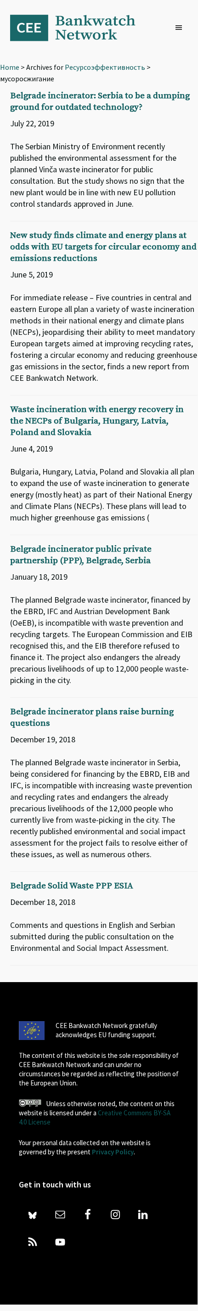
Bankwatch (79, 27)
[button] (181, 28)
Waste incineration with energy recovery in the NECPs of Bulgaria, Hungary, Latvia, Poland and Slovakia (97, 421)
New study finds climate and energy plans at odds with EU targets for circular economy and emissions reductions (103, 247)
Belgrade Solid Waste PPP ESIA (71, 886)
